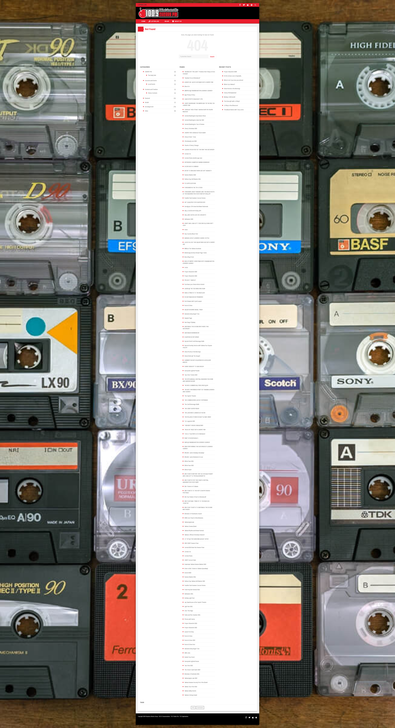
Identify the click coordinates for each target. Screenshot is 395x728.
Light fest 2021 (188, 606)
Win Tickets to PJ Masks (191, 486)
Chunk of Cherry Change (191, 145)
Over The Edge (188, 611)
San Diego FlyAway (189, 322)
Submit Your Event (189, 657)
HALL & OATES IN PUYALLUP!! (192, 211)
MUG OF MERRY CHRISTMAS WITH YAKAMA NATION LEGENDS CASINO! (198, 262)
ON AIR (166, 21)
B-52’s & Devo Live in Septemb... (233, 76)
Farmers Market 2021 (190, 577)
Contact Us (187, 154)
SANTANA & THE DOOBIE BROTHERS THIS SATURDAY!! (196, 328)
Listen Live (155, 21)
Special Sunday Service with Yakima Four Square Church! (197, 346)
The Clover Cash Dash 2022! (192, 670)
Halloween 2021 (188, 594)
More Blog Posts (189, 257)
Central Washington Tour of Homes (194, 124)
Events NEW (187, 573)
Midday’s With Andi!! (229, 97)
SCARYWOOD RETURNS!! (191, 337)
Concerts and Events (151, 80)
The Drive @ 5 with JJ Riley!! (232, 101)
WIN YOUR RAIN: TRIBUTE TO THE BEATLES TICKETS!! (196, 502)
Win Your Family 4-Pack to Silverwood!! (195, 497)
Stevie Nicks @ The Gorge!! (192, 356)
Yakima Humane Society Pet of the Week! (196, 682)
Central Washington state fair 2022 (194, 120)
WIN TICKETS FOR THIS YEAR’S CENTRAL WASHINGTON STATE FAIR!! (195, 481)
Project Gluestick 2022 (190, 628)
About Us (178, 21)
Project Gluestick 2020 (190, 272)
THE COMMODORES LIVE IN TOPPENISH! (196, 400)
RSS (193, 707)
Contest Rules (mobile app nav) (193, 158)
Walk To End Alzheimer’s (191, 438)
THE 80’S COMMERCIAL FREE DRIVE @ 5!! (196, 385)
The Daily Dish (152, 75)
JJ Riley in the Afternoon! (231, 105)
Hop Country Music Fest (191, 234)
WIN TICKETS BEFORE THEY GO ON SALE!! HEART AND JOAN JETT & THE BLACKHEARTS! (198, 475)
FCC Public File (175, 716)
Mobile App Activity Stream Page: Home (195, 253)
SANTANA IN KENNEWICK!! (191, 333)
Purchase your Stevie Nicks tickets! (194, 284)
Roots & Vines (188, 305)
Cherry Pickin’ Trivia (190, 137)
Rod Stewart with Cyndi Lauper (193, 301)
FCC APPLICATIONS (190, 183)
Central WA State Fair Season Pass (194, 547)
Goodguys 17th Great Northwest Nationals (196, 206)
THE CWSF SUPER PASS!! (191, 408)
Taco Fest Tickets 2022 (190, 375)
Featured (147, 98)
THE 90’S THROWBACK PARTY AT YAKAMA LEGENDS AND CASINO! (198, 391)
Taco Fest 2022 (188, 665)
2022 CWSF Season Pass (191, 543)
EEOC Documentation (164, 716)
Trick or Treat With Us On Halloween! (194, 434)
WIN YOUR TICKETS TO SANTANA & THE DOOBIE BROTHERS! (197, 508)
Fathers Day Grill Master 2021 (192, 179)
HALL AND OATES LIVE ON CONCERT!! (195, 215)
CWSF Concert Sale (190, 560)
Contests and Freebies (151, 89)
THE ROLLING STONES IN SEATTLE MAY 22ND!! (197, 417)
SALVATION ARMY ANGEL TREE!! (193, 310)
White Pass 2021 (189, 461)
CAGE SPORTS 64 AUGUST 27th (193, 99)
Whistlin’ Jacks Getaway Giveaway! (194, 453)
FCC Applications (184, 716)
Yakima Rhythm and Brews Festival (194, 530)
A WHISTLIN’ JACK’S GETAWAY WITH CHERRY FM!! (198, 82)
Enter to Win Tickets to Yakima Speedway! (196, 568)
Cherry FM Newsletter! (230, 93)
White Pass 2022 (189, 465)
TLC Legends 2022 (189, 421)
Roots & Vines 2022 (189, 640)
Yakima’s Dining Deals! (190, 695)
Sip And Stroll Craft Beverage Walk (194, 341)
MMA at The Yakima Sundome (192, 248)
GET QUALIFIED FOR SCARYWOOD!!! (194, 202)
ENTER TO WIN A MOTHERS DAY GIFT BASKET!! (197, 171)
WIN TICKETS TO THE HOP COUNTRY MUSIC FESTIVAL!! (196, 492)
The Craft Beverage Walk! (191, 404)
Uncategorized (149, 107)
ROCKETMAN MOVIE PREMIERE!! (193, 297)
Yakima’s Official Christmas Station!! (194, 535)
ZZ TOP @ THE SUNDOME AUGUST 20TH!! (196, 539)
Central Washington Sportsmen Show (195, 116)
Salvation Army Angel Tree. (192, 314)
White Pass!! (187, 470)
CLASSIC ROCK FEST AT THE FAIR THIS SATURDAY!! (199, 150)
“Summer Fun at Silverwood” (192, 78)
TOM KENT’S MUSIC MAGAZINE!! (193, 425)
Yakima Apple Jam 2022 (190, 678)
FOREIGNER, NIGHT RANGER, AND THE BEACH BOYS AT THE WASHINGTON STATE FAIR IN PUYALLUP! (198, 193)
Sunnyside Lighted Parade (191, 371)
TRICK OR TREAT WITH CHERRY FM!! (195, 430)
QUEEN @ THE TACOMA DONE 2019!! (194, 289)
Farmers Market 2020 (190, 175)
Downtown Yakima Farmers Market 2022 (195, 564)
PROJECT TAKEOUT (190, 280)
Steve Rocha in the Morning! (192, 352)
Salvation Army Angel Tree (191, 649)
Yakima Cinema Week (190, 526)
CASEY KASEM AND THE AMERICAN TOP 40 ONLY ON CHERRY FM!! (198, 104)
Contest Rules (188, 556)
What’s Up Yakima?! (229, 84)
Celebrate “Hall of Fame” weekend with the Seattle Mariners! (198, 111)
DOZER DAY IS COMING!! (191, 166)
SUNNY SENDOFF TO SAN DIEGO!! (194, 366)
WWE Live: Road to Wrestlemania (193, 518)
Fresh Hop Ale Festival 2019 (192, 590)
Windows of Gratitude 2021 (191, 674)
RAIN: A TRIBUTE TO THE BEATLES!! (194, 293)
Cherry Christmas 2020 (190, 128)
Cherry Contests (152, 93)
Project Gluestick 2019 (190, 623)
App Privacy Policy (189, 95)
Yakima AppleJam (189, 522)
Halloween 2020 (188, 219)
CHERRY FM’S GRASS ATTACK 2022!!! (195, 133)
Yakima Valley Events (190, 691)
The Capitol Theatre (190, 396)
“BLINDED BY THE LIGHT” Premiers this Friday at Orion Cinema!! (199, 73)
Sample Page (188, 318)
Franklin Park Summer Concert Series (195, 198)
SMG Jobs (187, 653)
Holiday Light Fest (189, 598)
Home (143, 21)
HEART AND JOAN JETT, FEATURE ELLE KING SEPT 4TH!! (198, 224)
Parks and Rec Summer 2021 (192, 615)
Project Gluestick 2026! (230, 72)
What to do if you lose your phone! (233, 80)
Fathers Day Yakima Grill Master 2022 (194, 581)
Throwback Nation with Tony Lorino (234, 110)
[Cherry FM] (158, 13)
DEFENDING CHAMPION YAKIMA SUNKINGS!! (196, 162)
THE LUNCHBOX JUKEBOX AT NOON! (194, 413)
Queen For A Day (189, 632)
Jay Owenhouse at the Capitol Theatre (195, 602)
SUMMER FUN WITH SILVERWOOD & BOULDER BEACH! (197, 361)
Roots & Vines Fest (189, 644)
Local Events (151, 84)
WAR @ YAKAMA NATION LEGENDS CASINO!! (197, 442)
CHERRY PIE (148, 72)
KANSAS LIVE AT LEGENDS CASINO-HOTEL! (196, 238)
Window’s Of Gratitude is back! (193, 514)
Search (212, 56)
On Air (186, 267)
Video (146, 111)
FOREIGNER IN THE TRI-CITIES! (193, 187)
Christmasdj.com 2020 (190, 141)
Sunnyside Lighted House (191, 661)
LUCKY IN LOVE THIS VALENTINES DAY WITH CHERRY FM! (199, 243)
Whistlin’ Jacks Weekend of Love (193, 457)
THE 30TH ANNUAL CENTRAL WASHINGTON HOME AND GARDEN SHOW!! (198, 380)
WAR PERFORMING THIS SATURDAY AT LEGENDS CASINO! (198, 447)
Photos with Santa (189, 619)
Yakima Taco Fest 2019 (190, 687)
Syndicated (200, 707)
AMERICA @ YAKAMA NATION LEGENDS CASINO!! (198, 91)
